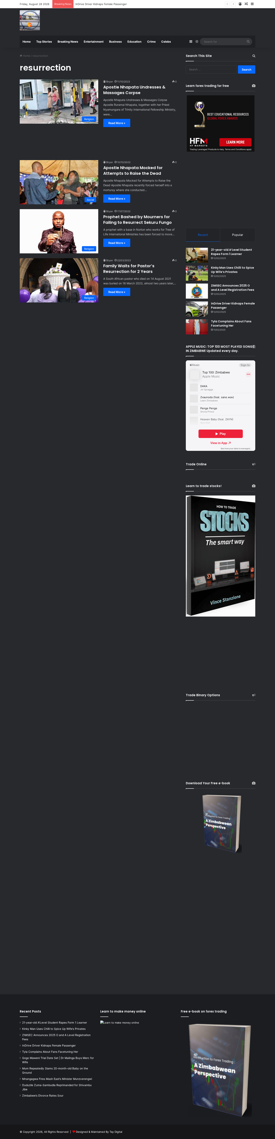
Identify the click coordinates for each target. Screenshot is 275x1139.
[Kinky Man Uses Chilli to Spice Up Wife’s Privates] (197, 273)
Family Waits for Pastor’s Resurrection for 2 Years (128, 268)
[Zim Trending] (30, 20)
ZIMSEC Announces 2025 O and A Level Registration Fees (232, 288)
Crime (151, 41)
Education (134, 41)
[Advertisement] (177, 21)
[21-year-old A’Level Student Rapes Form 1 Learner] (197, 255)
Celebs (166, 41)
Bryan (109, 81)
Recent (203, 235)
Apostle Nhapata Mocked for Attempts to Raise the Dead (133, 170)
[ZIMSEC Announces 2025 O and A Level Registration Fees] (197, 291)
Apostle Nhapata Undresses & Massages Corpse (134, 90)
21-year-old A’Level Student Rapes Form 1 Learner (231, 252)
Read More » (116, 123)
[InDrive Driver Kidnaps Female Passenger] (197, 309)
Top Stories (44, 41)
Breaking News (68, 41)
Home (27, 41)
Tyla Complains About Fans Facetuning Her (231, 323)
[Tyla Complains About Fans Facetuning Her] (197, 326)
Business (115, 41)
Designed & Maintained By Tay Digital (99, 1131)
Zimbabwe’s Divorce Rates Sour (42, 1095)
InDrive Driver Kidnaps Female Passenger (49, 1045)
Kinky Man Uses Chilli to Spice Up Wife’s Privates (232, 270)
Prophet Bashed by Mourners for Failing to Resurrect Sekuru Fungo (137, 219)
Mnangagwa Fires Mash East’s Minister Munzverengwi (57, 1078)
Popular (237, 235)
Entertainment (93, 41)
